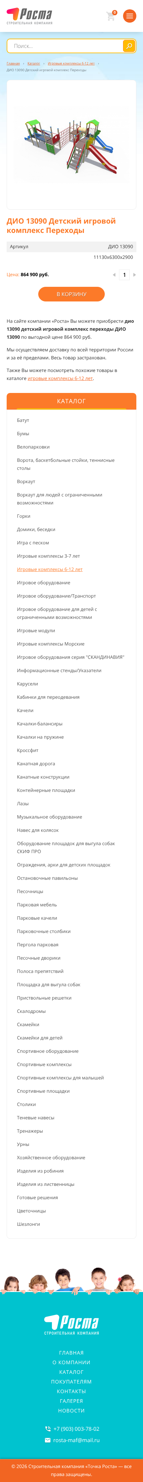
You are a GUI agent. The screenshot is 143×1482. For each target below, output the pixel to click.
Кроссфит (27, 750)
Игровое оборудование (43, 583)
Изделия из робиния (40, 1171)
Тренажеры (30, 1131)
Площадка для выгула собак (48, 985)
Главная (71, 1353)
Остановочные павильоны (47, 878)
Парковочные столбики (44, 931)
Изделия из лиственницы (45, 1184)
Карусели (27, 684)
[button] (71, 145)
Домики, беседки (36, 529)
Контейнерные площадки (46, 790)
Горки (23, 516)
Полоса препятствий (40, 971)
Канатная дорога (36, 764)
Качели (25, 710)
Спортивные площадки (43, 1091)
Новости (71, 1410)
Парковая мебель (37, 905)
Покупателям (71, 1382)
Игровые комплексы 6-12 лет (49, 569)
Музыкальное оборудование (49, 817)
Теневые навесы (36, 1118)
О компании (71, 1362)
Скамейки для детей (40, 1038)
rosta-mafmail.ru (76, 1440)
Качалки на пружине (40, 737)
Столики (26, 1104)
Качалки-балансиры (40, 724)
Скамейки (28, 1024)
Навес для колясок (38, 830)
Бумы (23, 434)
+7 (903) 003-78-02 (76, 1428)
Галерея (71, 1401)
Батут (23, 420)
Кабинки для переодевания (48, 697)
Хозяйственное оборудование (51, 1158)
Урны (23, 1144)
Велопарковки (33, 447)
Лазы (23, 804)
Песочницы (30, 891)
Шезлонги (28, 1224)
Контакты (71, 1391)
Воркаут (26, 481)
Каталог (71, 1372)
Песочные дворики (39, 958)
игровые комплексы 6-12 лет (60, 378)
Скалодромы (31, 1011)
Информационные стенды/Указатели (59, 670)
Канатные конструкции (43, 777)
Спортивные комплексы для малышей (60, 1078)
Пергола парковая (38, 945)
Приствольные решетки (44, 998)
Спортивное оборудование (47, 1051)
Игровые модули (36, 631)
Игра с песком (33, 543)
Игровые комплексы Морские (50, 644)
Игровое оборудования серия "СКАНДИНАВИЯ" (70, 657)
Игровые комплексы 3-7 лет (48, 556)
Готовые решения (37, 1198)
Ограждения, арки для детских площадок (63, 865)
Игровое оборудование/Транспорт (56, 596)
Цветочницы (31, 1211)
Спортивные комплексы (44, 1064)
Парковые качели (37, 918)
